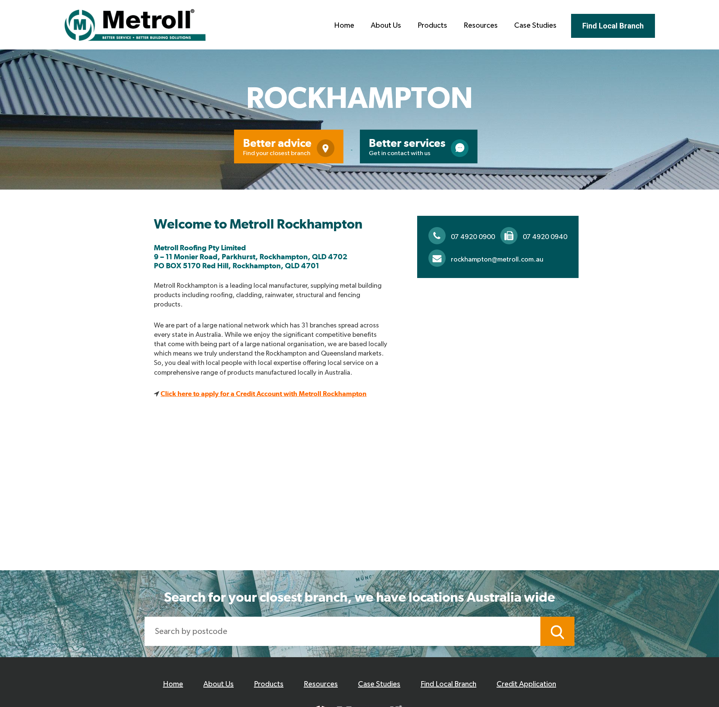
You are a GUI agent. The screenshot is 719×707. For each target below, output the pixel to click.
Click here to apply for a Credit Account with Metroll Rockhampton (264, 394)
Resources (481, 25)
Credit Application (526, 684)
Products (432, 25)
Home (344, 25)
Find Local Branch (613, 25)
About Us (386, 25)
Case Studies (535, 25)
